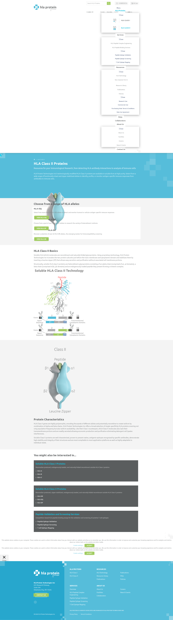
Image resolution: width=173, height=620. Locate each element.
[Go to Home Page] (34, 159)
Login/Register (122, 3)
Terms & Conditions (86, 614)
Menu (118, 8)
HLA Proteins (75, 569)
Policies (123, 579)
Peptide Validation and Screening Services (57, 514)
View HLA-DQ (41, 217)
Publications (101, 579)
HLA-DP (127, 12)
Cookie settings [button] (78, 545)
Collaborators (101, 596)
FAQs (122, 576)
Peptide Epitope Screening (79, 601)
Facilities (100, 592)
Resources (101, 569)
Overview (73, 589)
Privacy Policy (74, 614)
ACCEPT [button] (89, 545)
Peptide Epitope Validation (79, 598)
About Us (101, 586)
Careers (123, 589)
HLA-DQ (109, 12)
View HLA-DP (41, 228)
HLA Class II (74, 576)
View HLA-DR (41, 239)
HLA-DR (90, 12)
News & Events (125, 592)
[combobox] (98, 3)
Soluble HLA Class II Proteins (51, 489)
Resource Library (102, 576)
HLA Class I (73, 573)
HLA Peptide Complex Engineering (77, 593)
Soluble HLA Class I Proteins (50, 464)
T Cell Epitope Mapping (77, 604)
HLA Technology (102, 573)
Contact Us (41, 595)
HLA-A (39, 471)
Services (73, 586)
